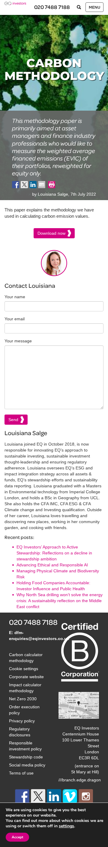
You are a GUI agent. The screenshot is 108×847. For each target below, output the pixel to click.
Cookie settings (23, 668)
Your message (18, 341)
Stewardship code (26, 757)
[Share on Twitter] (24, 184)
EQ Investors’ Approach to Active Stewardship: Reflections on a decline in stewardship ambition (54, 553)
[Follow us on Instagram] (86, 796)
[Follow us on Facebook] (22, 796)
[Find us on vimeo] (70, 796)
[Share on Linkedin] (33, 184)
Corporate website (26, 676)
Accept (17, 837)
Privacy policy (22, 720)
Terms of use (21, 773)
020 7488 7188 (52, 7)
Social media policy (27, 765)
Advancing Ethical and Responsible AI (52, 564)
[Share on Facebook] (15, 184)
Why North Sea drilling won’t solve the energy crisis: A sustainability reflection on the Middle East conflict (59, 600)
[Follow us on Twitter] (38, 796)
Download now (51, 233)
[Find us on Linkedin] (54, 796)
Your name (14, 296)
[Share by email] (41, 184)
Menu (94, 7)
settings (66, 826)
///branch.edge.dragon (79, 780)
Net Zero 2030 (23, 698)
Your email (14, 318)
